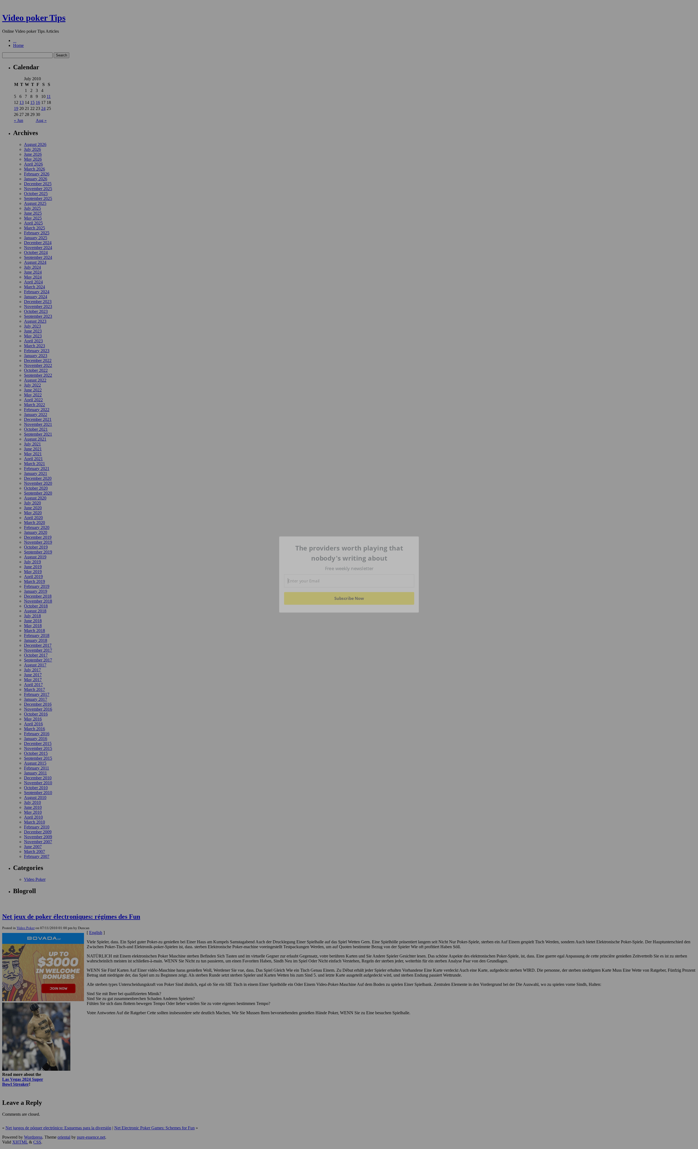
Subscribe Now (349, 598)
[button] (349, 553)
